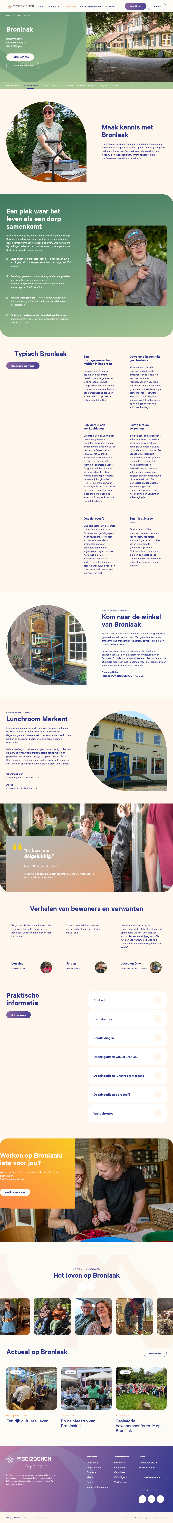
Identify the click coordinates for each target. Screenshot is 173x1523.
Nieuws (90, 1477)
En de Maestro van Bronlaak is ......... (78, 1423)
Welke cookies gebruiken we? (145, 1517)
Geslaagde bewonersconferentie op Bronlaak (138, 1425)
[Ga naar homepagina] (20, 6)
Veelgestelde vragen (97, 1486)
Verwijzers (119, 1472)
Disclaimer (163, 1517)
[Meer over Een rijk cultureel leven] (31, 1388)
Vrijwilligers (120, 1477)
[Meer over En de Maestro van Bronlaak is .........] (86, 1388)
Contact (90, 1481)
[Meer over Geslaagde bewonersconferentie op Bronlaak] (141, 1388)
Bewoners (119, 1462)
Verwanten (120, 1467)
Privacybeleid (127, 1517)
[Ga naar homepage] (28, 1462)
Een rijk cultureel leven (27, 1420)
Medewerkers (121, 1481)
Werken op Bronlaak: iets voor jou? (31, 1159)
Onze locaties (93, 1467)
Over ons (91, 1472)
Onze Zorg (92, 1462)
